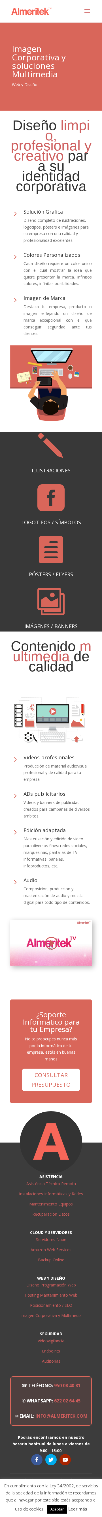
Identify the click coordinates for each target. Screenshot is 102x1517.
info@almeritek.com (61, 1416)
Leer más (77, 1509)
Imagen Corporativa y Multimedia (51, 1315)
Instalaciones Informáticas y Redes (51, 1193)
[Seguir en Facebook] (36, 1459)
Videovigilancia (51, 1340)
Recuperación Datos (51, 1214)
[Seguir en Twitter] (51, 1459)
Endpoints (51, 1351)
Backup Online (51, 1259)
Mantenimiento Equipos (51, 1204)
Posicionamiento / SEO (51, 1305)
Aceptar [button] (57, 1509)
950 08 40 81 (67, 1385)
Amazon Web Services (51, 1249)
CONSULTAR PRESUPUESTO (51, 1079)
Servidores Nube (51, 1239)
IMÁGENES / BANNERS (51, 626)
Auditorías (51, 1361)
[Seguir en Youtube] (65, 1459)
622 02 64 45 (67, 1401)
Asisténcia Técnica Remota (51, 1183)
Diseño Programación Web (51, 1285)
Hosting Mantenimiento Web (51, 1295)
